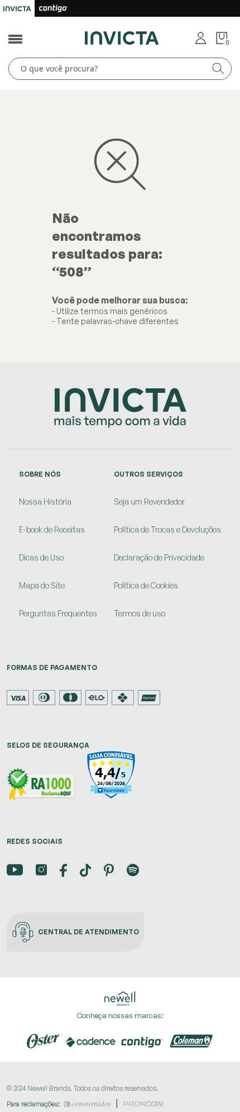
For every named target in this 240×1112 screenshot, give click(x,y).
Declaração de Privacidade (159, 557)
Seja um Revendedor (149, 501)
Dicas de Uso (41, 557)
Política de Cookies (146, 585)
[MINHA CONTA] (200, 37)
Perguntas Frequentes (58, 613)
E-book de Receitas (52, 529)
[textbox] (120, 69)
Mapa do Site (42, 585)
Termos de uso (139, 613)
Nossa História (45, 501)
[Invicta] (122, 37)
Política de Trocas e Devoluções (167, 529)
